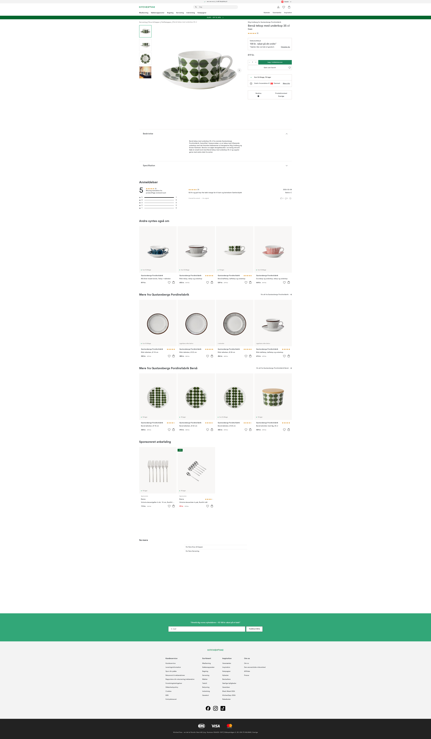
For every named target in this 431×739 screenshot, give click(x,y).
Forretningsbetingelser (174, 683)
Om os (246, 663)
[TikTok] (223, 708)
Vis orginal (205, 198)
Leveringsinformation (173, 667)
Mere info (286, 83)
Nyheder (267, 12)
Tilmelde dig (285, 47)
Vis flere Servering (192, 551)
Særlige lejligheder (229, 683)
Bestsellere (226, 679)
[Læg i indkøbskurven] (173, 282)
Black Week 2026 (228, 691)
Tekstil (204, 683)
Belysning (205, 687)
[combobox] (286, 1)
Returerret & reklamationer (175, 675)
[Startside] (147, 7)
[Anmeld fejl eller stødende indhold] (290, 198)
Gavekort (205, 695)
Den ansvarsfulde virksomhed (255, 667)
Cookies (169, 691)
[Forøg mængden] (255, 62)
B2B (167, 695)
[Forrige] (159, 70)
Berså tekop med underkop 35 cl (185, 22)
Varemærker (277, 12)
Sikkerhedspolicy (172, 687)
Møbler (205, 679)
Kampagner (202, 13)
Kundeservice (171, 663)
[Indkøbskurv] (289, 7)
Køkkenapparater (157, 13)
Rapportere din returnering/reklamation (180, 679)
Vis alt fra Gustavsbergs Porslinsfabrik (274, 294)
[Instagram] (215, 708)
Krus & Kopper (154, 22)
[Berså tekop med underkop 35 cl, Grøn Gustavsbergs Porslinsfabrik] (199, 70)
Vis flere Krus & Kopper (194, 547)
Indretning (190, 13)
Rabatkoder (226, 699)
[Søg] (196, 7)
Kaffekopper (166, 22)
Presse (246, 675)
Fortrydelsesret (171, 699)
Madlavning (143, 13)
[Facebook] (208, 708)
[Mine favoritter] (283, 7)
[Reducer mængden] (249, 62)
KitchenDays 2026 (228, 695)
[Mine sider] (278, 7)
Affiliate (247, 671)
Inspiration (288, 12)
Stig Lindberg (253, 22)
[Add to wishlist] (169, 282)
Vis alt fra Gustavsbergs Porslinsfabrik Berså (272, 368)
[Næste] (239, 70)
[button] (253, 33)
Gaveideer (226, 687)
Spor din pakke (171, 671)
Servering (180, 13)
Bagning (170, 13)
